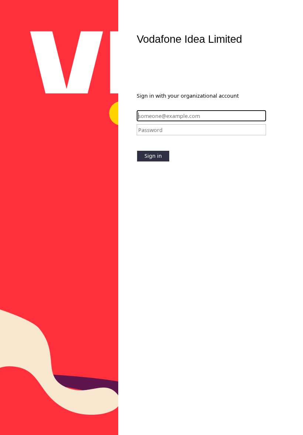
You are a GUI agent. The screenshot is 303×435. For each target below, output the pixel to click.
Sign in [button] (153, 155)
